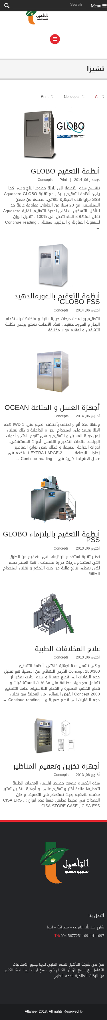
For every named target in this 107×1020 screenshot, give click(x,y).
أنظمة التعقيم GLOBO (65, 171)
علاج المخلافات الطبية (67, 648)
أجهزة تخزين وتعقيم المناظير (56, 766)
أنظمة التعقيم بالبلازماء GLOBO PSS (51, 537)
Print (63, 180)
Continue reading (33, 458)
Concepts (45, 180)
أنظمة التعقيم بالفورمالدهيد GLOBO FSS (57, 299)
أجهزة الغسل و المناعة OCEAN (52, 407)
